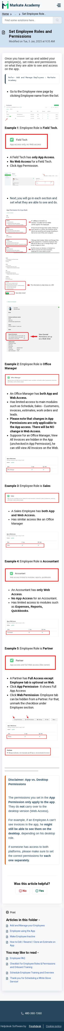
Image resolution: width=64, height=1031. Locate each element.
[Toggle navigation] (58, 5)
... (15, 13)
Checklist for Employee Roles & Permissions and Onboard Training (32, 965)
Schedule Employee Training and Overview (32, 972)
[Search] (57, 20)
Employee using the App (22, 931)
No (25, 890)
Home (5, 13)
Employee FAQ (17, 958)
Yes (41, 890)
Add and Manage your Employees (27, 925)
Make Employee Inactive (22, 936)
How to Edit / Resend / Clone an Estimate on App (32, 944)
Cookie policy (54, 1026)
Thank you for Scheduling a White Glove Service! (30, 980)
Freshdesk (35, 1026)
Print (12, 912)
